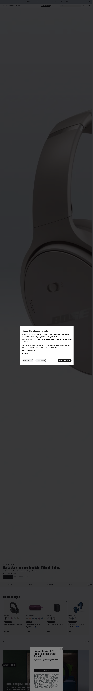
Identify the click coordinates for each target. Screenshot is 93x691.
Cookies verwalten (27, 360)
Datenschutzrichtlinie (28, 350)
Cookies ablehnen (41, 360)
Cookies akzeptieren (64, 360)
